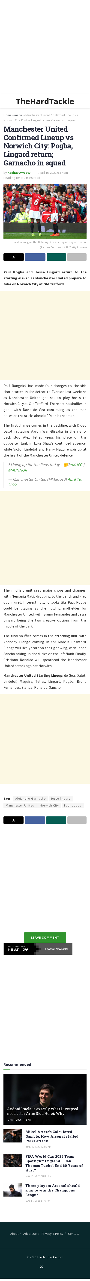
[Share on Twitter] (13, 257)
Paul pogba (72, 805)
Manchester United (20, 805)
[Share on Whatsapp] (56, 257)
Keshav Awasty (19, 173)
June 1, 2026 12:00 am (38, 1146)
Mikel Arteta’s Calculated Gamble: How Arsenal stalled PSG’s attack (51, 1136)
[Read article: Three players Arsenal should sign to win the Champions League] (12, 1189)
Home (7, 115)
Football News (54, 949)
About (14, 1234)
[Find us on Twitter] (41, 1266)
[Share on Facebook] (35, 257)
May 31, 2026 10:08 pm (38, 1176)
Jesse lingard (61, 799)
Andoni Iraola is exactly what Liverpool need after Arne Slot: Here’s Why (42, 1111)
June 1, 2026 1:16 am (19, 1119)
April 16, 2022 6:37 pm (53, 173)
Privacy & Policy (52, 1234)
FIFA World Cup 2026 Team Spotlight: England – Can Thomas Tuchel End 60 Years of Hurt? (54, 1163)
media (18, 115)
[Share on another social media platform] (77, 257)
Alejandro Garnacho (30, 799)
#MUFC (75, 464)
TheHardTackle (45, 101)
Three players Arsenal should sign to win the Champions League (52, 1190)
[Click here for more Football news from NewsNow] (22, 949)
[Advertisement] (45, 47)
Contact (73, 1234)
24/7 (65, 949)
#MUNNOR (17, 470)
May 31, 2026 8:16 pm (37, 1200)
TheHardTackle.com (50, 1257)
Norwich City (49, 805)
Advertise (30, 1234)
